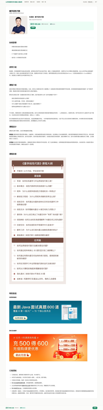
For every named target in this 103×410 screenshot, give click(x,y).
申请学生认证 (17, 388)
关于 (96, 2)
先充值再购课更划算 (19, 383)
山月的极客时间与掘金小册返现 (14, 2)
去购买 (33, 27)
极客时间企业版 (26, 385)
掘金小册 (32, 2)
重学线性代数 (14, 11)
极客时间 (27, 2)
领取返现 (90, 2)
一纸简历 (38, 2)
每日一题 (44, 2)
